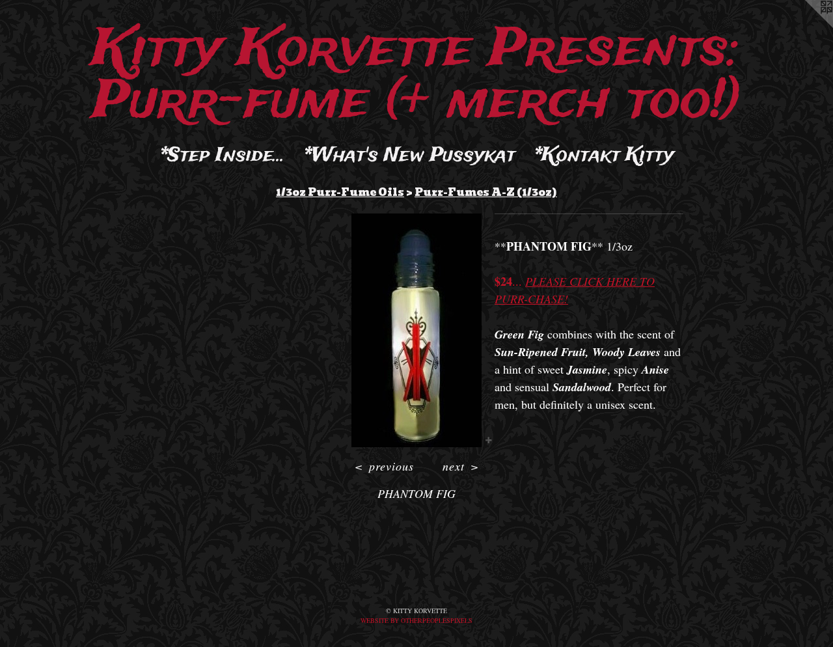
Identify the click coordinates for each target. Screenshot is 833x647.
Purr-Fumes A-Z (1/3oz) (486, 192)
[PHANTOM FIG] (416, 330)
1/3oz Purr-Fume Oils (340, 192)
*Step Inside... (222, 155)
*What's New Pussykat (409, 155)
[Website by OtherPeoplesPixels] (807, 26)
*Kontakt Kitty (604, 155)
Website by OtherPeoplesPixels (416, 620)
